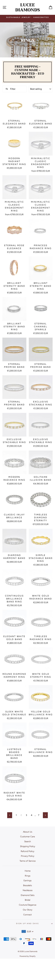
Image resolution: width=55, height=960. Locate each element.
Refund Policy (27, 851)
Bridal (27, 900)
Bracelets (27, 885)
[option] (27, 18)
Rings (27, 875)
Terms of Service (28, 861)
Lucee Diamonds (27, 7)
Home (27, 35)
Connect (27, 914)
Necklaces (27, 890)
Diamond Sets (27, 895)
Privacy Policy (27, 856)
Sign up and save (27, 923)
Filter (12, 89)
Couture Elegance (27, 904)
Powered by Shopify (28, 956)
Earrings (27, 880)
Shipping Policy (27, 846)
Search (27, 841)
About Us (27, 831)
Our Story (27, 909)
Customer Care (27, 836)
